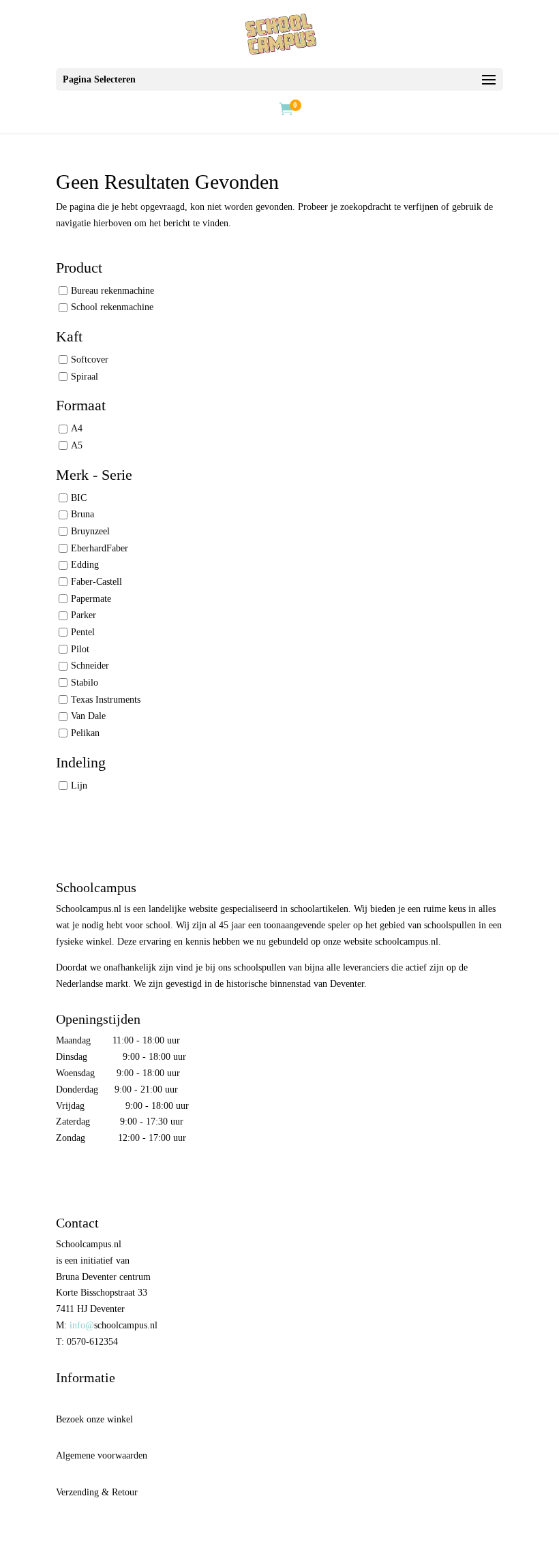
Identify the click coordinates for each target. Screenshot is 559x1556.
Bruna (82, 514)
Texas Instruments (105, 700)
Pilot (80, 649)
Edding (85, 565)
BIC (79, 498)
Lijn (79, 785)
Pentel (83, 632)
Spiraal (84, 376)
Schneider (90, 665)
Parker (83, 615)
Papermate (91, 599)
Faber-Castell (96, 582)
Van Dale (88, 716)
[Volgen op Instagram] (95, 1178)
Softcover (89, 359)
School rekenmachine (112, 307)
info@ (82, 1325)
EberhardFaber (99, 548)
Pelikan (85, 733)
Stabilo (84, 682)
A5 (76, 445)
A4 (76, 428)
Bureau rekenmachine (112, 290)
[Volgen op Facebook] (67, 1178)
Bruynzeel (90, 531)
